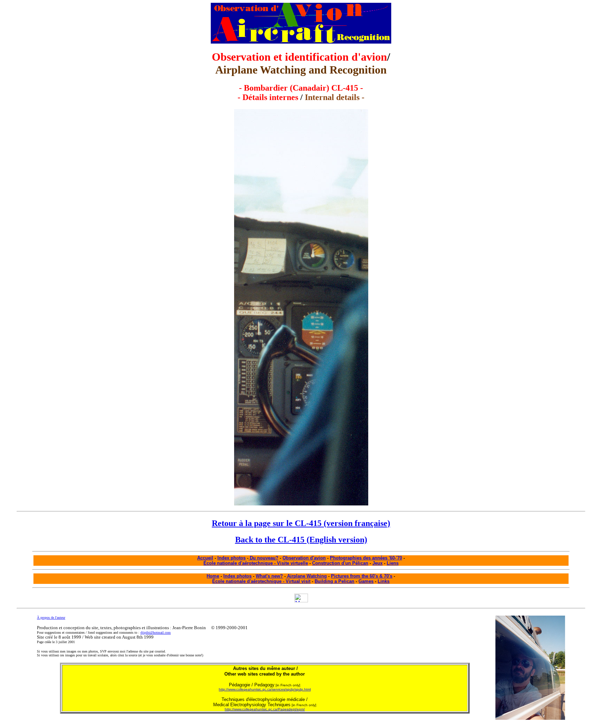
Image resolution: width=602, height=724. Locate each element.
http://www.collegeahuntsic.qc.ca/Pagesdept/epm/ (265, 709)
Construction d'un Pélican (340, 563)
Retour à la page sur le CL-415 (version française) (301, 523)
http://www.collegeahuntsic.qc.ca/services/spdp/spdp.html (265, 689)
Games (365, 581)
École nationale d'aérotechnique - (249, 581)
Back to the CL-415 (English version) (301, 539)
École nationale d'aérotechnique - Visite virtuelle (255, 563)
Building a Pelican (334, 581)
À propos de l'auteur (51, 617)
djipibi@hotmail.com (155, 632)
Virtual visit (298, 581)
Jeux (377, 563)
